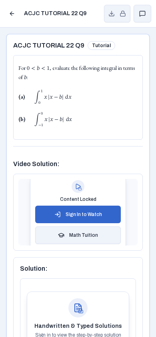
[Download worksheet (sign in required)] (117, 13)
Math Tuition (83, 235)
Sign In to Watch (84, 214)
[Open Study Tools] (142, 13)
